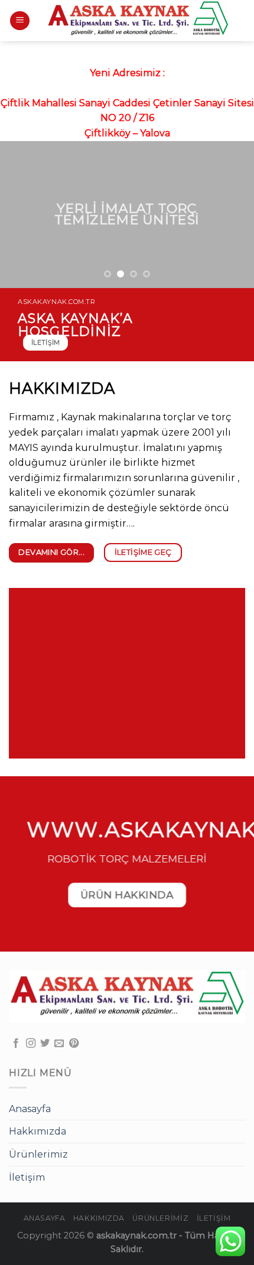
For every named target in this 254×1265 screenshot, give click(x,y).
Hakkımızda (37, 1131)
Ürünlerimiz (38, 1154)
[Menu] (20, 21)
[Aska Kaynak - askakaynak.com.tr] (137, 20)
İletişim (27, 1177)
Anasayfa (30, 1108)
